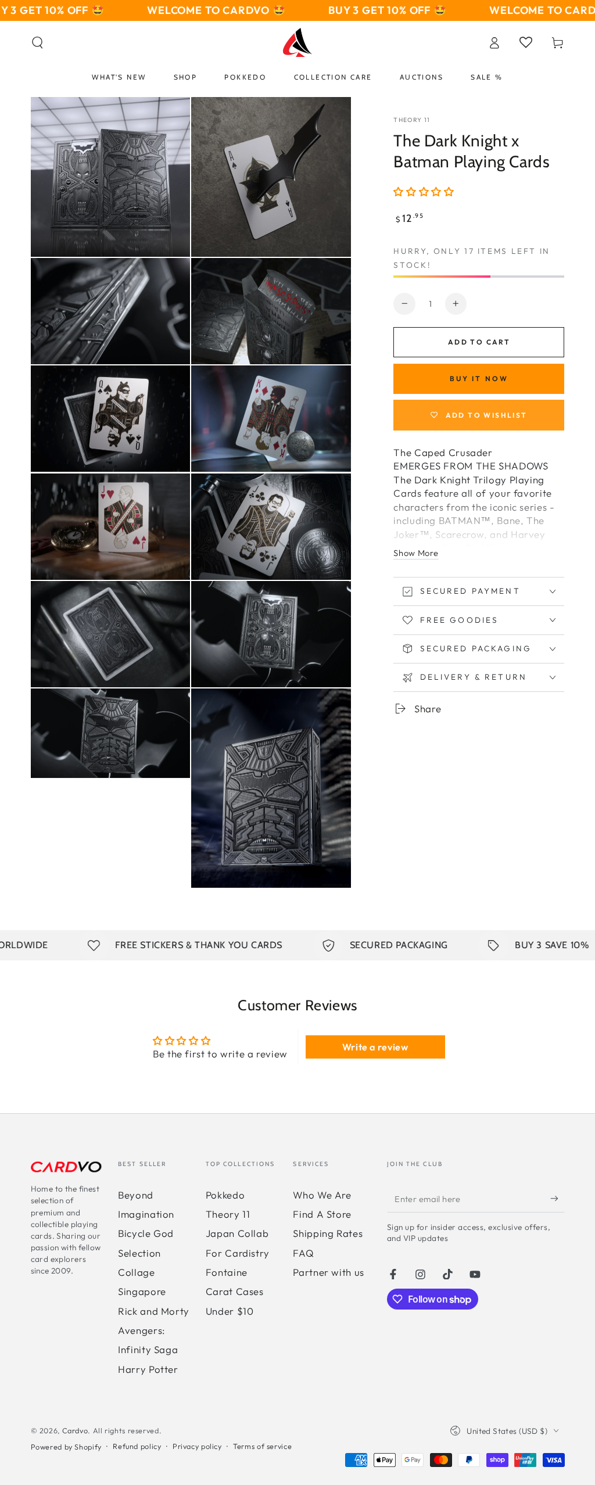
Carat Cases (235, 1291)
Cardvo (75, 1430)
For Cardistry (238, 1253)
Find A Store (322, 1214)
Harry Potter (148, 1369)
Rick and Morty (153, 1311)
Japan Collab (237, 1233)
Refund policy (137, 1446)
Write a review (375, 1047)
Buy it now (479, 378)
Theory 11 (411, 120)
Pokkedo (225, 1195)
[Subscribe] (557, 1198)
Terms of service (262, 1446)
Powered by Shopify (66, 1446)
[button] (37, 42)
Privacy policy (197, 1446)
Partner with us (328, 1272)
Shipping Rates (328, 1233)
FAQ (303, 1253)
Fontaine (227, 1272)
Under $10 (230, 1311)
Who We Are (322, 1195)
